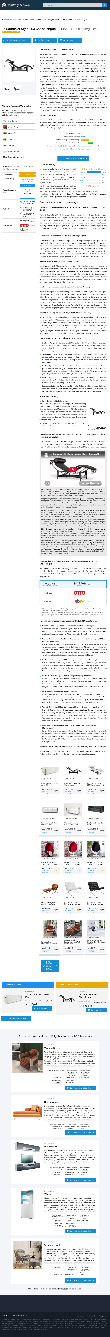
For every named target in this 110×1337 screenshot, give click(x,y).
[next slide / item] (33, 65)
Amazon (92, 568)
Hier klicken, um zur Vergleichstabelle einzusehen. (78, 754)
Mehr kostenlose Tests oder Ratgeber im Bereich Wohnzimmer (55, 1036)
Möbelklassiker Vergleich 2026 (81, 120)
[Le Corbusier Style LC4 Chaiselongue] (67, 999)
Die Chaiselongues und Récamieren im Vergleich (57, 1123)
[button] (16, 40)
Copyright (5, 1315)
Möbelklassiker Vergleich (79, 29)
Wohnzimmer (49, 1045)
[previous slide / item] (4, 65)
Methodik (4, 192)
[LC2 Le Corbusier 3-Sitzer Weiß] (12, 999)
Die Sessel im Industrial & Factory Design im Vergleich (57, 1069)
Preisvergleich (67, 105)
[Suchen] (104, 5)
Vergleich (53, 110)
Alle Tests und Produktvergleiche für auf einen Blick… (55, 1289)
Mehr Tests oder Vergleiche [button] (14, 157)
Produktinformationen (56, 102)
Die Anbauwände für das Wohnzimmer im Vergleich (57, 1168)
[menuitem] (3, 19)
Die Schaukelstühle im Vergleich (57, 1266)
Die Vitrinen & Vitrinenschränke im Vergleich (57, 1216)
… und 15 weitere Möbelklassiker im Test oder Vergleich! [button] (73, 149)
